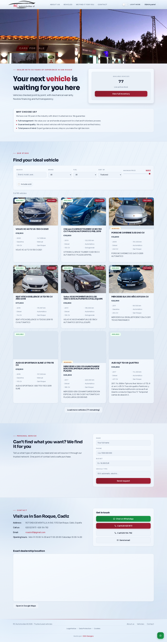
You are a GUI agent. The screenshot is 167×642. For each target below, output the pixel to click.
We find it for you (85, 4)
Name (98, 438)
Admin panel (150, 4)
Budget (99, 459)
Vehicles (68, 4)
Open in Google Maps (26, 606)
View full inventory (121, 94)
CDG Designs (88, 636)
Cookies (97, 628)
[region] (83, 300)
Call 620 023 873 (124, 526)
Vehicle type (101, 469)
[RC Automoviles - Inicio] (22, 4)
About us (55, 4)
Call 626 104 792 (124, 533)
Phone (99, 448)
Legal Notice (71, 628)
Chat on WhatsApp (124, 519)
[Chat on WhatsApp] (160, 635)
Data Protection (85, 628)
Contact (102, 4)
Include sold (26, 184)
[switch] (131, 4)
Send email (125, 540)
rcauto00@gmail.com (35, 532)
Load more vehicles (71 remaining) (83, 410)
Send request (123, 481)
